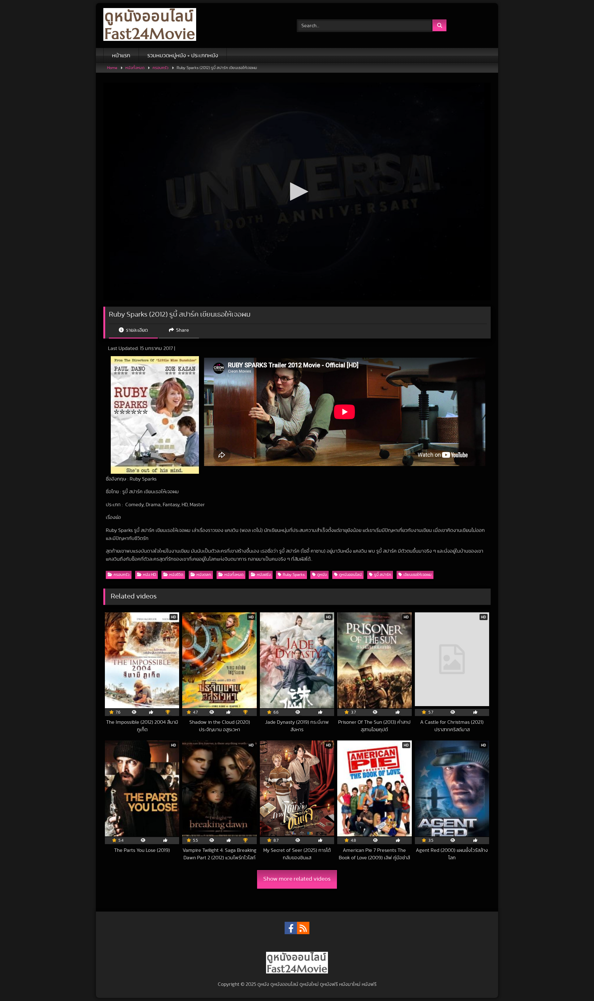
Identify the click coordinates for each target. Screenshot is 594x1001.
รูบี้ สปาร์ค (382, 575)
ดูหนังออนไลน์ (350, 575)
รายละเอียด (136, 330)
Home (112, 68)
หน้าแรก (121, 55)
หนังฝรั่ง (264, 575)
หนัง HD (149, 575)
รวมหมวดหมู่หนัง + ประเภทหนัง (182, 55)
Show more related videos (297, 879)
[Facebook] (291, 928)
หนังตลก (203, 575)
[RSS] (303, 928)
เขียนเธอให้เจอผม (417, 575)
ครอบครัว (161, 68)
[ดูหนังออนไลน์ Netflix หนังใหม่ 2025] (149, 25)
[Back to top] (575, 983)
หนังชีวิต (176, 575)
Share (182, 330)
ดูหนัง (322, 575)
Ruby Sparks (294, 575)
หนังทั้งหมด (134, 68)
